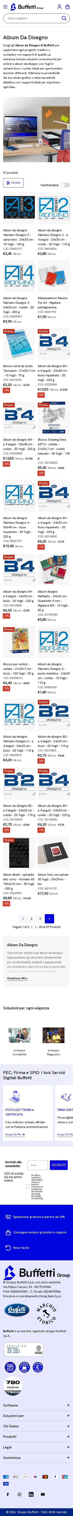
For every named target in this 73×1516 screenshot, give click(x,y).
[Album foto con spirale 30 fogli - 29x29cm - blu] (54, 853)
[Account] (59, 6)
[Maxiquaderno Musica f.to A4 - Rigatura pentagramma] (54, 276)
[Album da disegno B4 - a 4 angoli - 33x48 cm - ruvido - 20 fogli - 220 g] (19, 418)
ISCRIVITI (59, 1165)
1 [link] (23, 919)
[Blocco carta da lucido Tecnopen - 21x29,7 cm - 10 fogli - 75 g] (19, 344)
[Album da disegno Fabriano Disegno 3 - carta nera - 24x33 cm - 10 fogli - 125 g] (19, 208)
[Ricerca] (64, 18)
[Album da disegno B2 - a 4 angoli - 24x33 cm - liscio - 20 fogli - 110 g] (54, 715)
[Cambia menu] (5, 6)
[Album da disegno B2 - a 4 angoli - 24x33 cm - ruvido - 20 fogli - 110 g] (19, 784)
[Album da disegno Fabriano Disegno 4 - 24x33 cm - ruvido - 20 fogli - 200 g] (19, 276)
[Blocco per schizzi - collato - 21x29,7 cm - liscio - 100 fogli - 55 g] (19, 642)
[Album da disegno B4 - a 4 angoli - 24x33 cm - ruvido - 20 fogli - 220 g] (54, 784)
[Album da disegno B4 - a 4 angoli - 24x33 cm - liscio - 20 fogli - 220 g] (19, 570)
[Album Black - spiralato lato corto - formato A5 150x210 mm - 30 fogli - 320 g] (19, 853)
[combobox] (36, 18)
